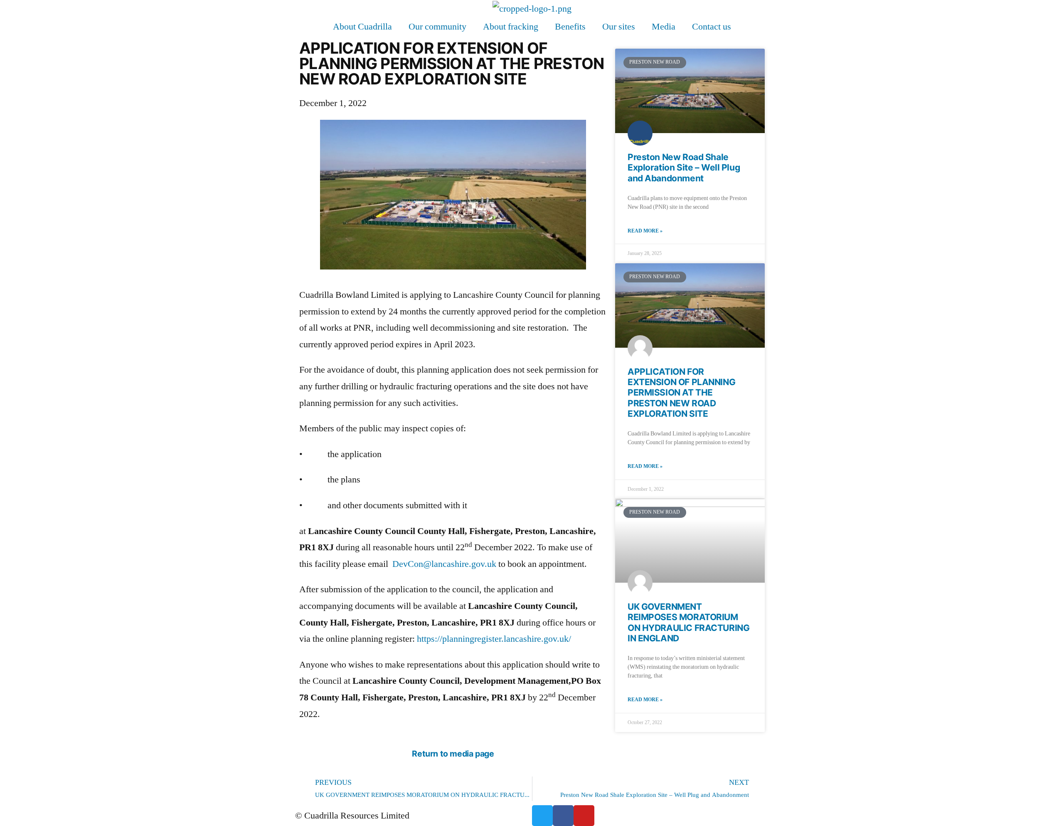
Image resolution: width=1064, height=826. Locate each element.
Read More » (645, 231)
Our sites (618, 26)
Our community (437, 26)
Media (663, 26)
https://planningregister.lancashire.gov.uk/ (494, 639)
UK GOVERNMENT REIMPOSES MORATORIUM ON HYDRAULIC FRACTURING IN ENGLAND (688, 622)
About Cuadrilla (362, 26)
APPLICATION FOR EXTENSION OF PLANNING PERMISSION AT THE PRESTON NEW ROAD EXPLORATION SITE (681, 392)
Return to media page (453, 754)
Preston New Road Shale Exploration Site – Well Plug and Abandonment (684, 167)
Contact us (711, 26)
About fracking (510, 26)
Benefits (570, 26)
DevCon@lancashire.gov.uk (444, 564)
